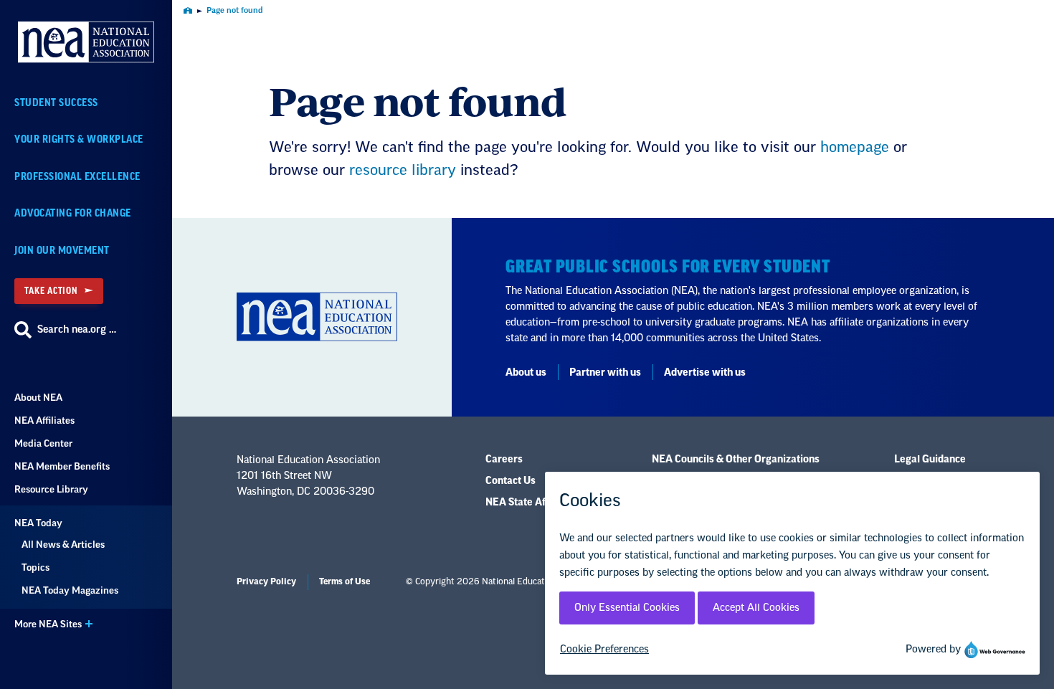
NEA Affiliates (44, 420)
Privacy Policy (266, 581)
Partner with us (605, 373)
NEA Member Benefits (62, 466)
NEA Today (38, 523)
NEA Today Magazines (70, 590)
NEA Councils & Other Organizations (736, 460)
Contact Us (510, 481)
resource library (402, 170)
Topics (35, 567)
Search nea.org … (76, 330)
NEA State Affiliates (531, 503)
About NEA (38, 397)
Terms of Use (344, 581)
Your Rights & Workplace (78, 139)
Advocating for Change (72, 213)
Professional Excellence (77, 176)
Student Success (56, 103)
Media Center (43, 443)
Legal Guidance (930, 460)
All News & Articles (63, 544)
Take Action (50, 290)
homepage (854, 148)
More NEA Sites (48, 624)
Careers (504, 460)
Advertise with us (705, 373)
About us (525, 373)
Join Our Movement (62, 250)
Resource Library (51, 489)
